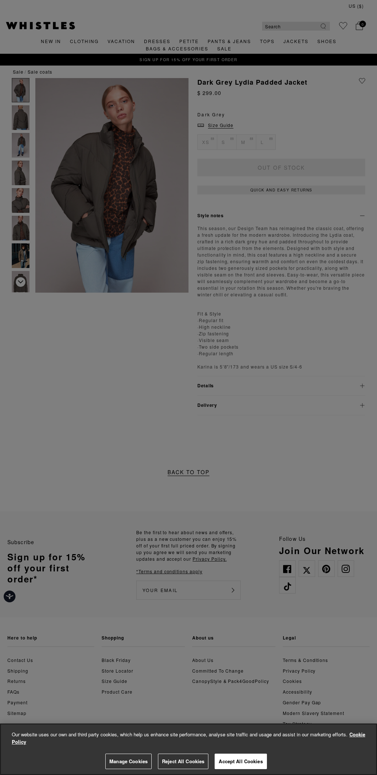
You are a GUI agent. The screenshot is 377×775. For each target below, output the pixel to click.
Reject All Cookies (183, 761)
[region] (188, 749)
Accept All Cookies (241, 761)
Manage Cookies (128, 761)
